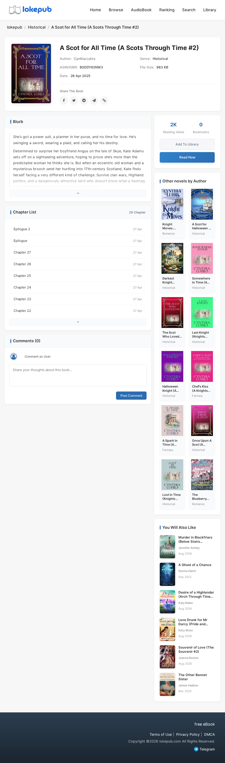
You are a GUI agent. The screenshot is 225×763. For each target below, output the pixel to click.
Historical (36, 27)
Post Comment (131, 395)
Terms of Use (161, 734)
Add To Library (187, 144)
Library (209, 9)
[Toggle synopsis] (78, 193)
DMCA (209, 734)
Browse (116, 9)
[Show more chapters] (78, 322)
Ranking (166, 9)
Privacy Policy (188, 734)
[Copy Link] (104, 100)
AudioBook (141, 9)
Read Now (187, 157)
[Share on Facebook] (64, 100)
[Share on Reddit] (84, 100)
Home (95, 9)
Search (189, 9)
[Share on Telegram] (94, 100)
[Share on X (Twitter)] (74, 100)
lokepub (14, 27)
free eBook (204, 724)
